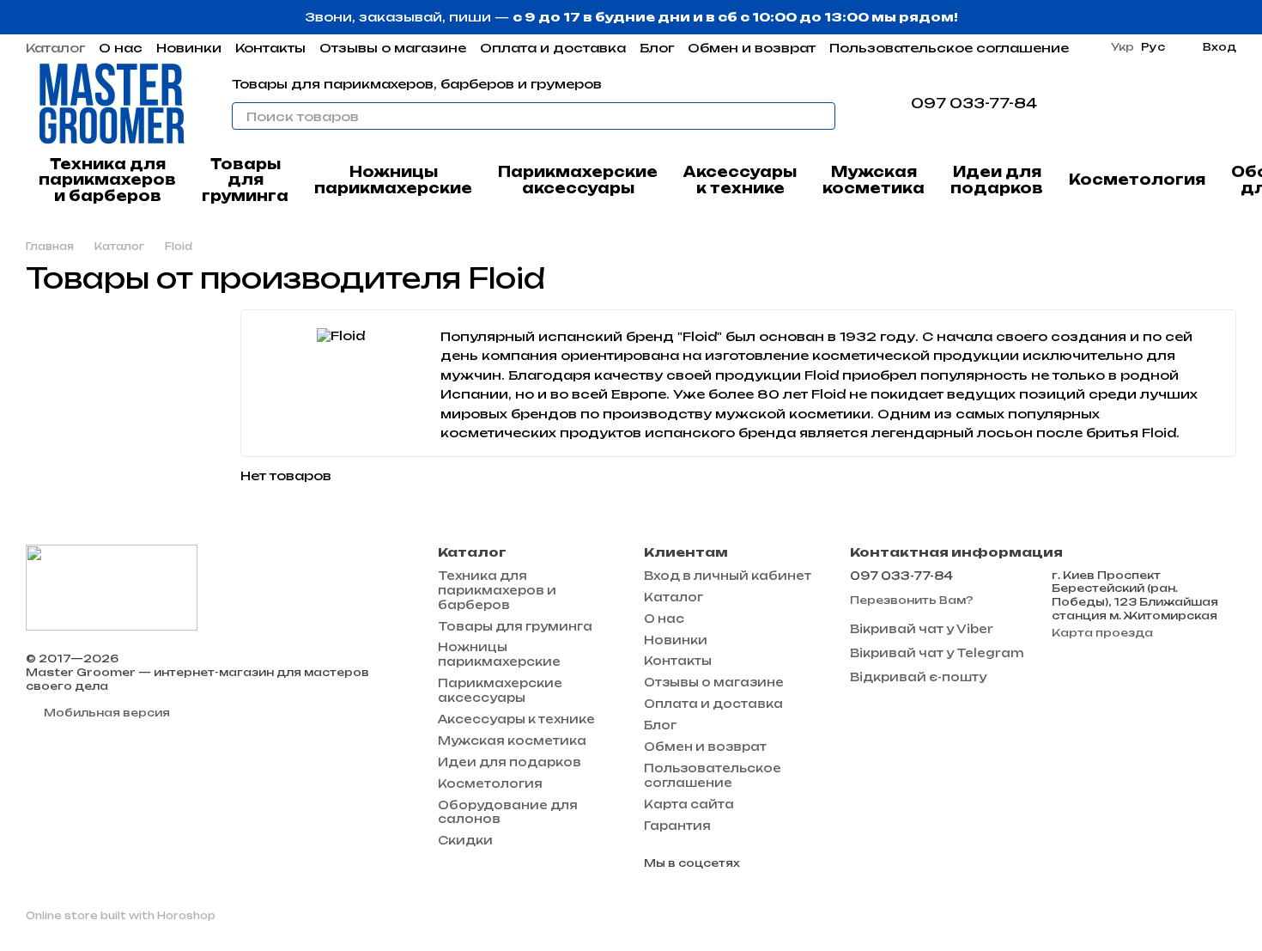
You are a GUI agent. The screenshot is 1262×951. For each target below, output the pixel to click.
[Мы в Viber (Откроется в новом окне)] (1095, 103)
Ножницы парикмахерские (393, 179)
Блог (657, 47)
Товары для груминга (245, 179)
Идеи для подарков (996, 179)
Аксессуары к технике (740, 179)
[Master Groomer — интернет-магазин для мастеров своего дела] (111, 586)
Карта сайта (689, 804)
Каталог (55, 47)
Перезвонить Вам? (912, 600)
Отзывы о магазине (392, 47)
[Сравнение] (1133, 103)
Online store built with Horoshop (120, 916)
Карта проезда (1102, 632)
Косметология (1137, 179)
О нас (121, 47)
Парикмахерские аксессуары (578, 179)
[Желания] (1178, 103)
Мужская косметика (873, 179)
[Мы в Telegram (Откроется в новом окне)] (1075, 103)
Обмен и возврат (752, 47)
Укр (1122, 47)
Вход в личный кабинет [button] (727, 575)
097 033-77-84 (974, 103)
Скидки (465, 840)
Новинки (188, 47)
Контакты (270, 47)
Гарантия (677, 825)
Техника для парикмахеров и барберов (107, 179)
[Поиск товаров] (821, 116)
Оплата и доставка (553, 47)
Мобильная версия (105, 712)
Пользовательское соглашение (949, 47)
